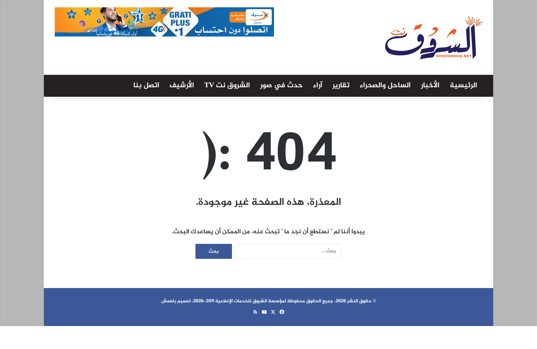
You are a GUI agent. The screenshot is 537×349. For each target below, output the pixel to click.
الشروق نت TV (227, 86)
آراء (317, 86)
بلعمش (168, 301)
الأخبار (430, 86)
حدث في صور (281, 86)
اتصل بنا (146, 86)
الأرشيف (182, 86)
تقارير (341, 86)
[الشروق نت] (433, 37)
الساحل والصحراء (385, 86)
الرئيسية (463, 86)
